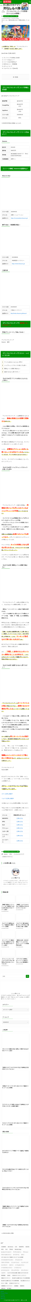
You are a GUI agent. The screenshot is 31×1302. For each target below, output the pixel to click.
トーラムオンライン (19, 1265)
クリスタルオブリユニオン (7, 1259)
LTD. (16, 1246)
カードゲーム (16, 1254)
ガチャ (22, 1254)
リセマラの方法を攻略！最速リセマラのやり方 (17, 1272)
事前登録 (3, 1275)
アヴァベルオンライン (6, 1254)
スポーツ (11, 1265)
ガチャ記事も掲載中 (7, 794)
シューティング (24, 1262)
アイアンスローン (17, 1252)
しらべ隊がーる (15, 878)
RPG (11, 854)
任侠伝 (8, 1275)
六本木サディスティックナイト (19, 1275)
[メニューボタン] (1, 2)
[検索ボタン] (30, 2)
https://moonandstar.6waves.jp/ (19, 218)
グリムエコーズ (18, 1259)
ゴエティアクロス (5, 1262)
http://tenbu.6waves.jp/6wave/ (19, 313)
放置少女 (3, 1288)
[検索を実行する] (27, 976)
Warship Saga (18, 1249)
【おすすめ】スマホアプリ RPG (11, 16)
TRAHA (11, 1249)
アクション (25, 1252)
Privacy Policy (4, 1293)
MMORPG (21, 1246)
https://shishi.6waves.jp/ (18, 263)
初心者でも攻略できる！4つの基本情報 (21, 1278)
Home (2, 1291)
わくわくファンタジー (6, 1252)
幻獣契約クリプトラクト (6, 1285)
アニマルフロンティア (19, 854)
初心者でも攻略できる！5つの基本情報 (10, 1280)
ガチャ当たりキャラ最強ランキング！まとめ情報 (12, 1257)
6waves (5, 854)
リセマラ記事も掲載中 (8, 798)
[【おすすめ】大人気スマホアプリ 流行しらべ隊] (15, 5)
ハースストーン (17, 1267)
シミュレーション (15, 1262)
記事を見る (20, 818)
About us (3, 1298)
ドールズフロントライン (6, 1267)
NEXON (27, 1246)
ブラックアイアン (15, 1270)
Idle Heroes (10, 1246)
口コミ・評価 (4, 1283)
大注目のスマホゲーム (7, 856)
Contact (3, 1295)
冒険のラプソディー (5, 1278)
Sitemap (3, 1296)
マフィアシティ (24, 1270)
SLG (6, 1249)
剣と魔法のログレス (25, 1280)
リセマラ (3, 1272)
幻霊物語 (16, 1285)
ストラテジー (4, 1265)
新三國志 (9, 1288)
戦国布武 (22, 1285)
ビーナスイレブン (5, 1270)
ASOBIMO (3, 1246)
